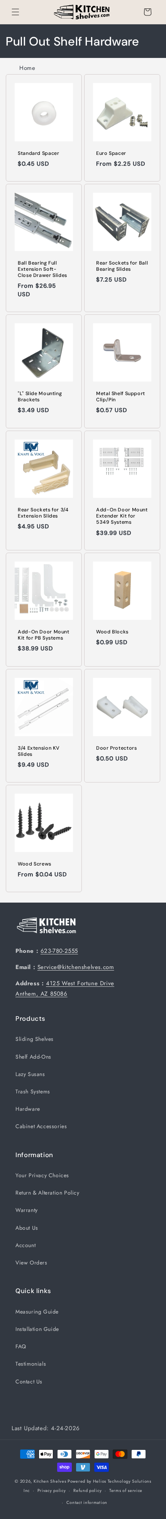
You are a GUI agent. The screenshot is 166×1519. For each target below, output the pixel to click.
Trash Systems (32, 1091)
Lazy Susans (30, 1074)
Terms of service (125, 1490)
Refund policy (87, 1490)
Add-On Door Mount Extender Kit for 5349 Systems (122, 516)
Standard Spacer (38, 153)
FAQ (20, 1346)
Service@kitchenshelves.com (75, 967)
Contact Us (28, 1381)
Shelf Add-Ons (33, 1057)
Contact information (86, 1502)
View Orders (31, 1262)
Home (27, 68)
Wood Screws (34, 864)
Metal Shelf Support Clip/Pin (120, 396)
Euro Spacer (111, 153)
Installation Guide (37, 1329)
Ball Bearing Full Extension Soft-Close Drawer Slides (42, 269)
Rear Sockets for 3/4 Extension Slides (43, 513)
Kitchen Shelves (50, 1481)
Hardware (27, 1109)
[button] (15, 11)
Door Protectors (116, 748)
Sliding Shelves (34, 1039)
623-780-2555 (59, 951)
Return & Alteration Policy (47, 1193)
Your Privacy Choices (42, 1175)
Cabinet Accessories (41, 1126)
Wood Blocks (112, 632)
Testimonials (30, 1364)
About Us (26, 1228)
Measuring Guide (37, 1311)
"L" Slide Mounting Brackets (40, 396)
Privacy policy (51, 1490)
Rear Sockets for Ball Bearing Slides (122, 266)
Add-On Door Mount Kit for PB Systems (43, 635)
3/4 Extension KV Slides (39, 751)
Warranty (26, 1210)
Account (25, 1245)
